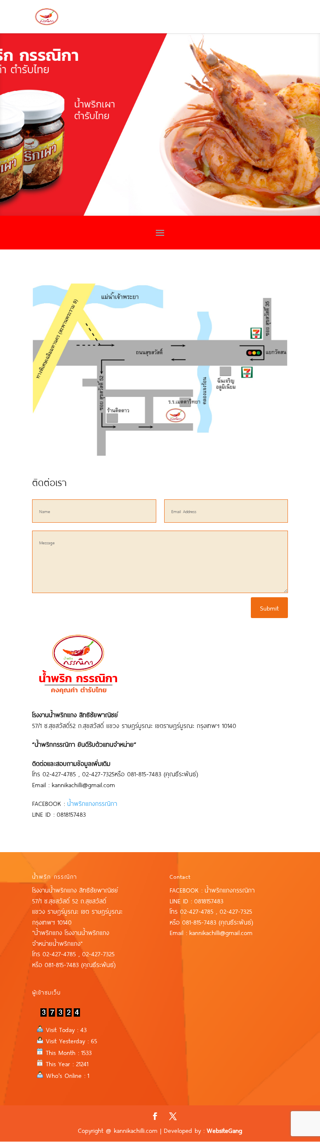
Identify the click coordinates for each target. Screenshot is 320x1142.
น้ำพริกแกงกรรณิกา (92, 803)
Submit (269, 607)
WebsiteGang (224, 1130)
